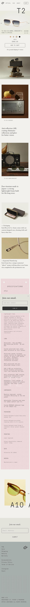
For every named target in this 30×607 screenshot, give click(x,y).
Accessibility (7, 560)
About (18, 3)
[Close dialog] (28, 296)
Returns (4, 553)
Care (3, 549)
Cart (26, 3)
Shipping (5, 551)
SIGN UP (15, 308)
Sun (14, 3)
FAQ (3, 547)
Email (3, 571)
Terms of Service (8, 564)
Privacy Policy (7, 562)
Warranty (5, 555)
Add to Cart (15, 45)
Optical (8, 3)
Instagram (5, 568)
